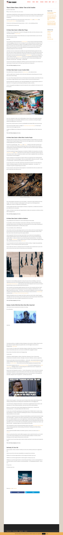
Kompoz (8, 152)
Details (47, 533)
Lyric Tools (49, 36)
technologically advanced (11, 20)
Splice (16, 152)
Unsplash (15, 488)
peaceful (36, 19)
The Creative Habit (50, 39)
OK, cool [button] (44, 533)
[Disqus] (25, 507)
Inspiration (49, 34)
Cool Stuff (49, 32)
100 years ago (28, 55)
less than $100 (24, 41)
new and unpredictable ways (34, 361)
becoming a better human (38, 425)
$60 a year (23, 240)
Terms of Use (9, 531)
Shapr (25, 144)
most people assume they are (12, 283)
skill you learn (25, 72)
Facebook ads (14, 239)
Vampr (21, 144)
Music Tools (49, 37)
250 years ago (19, 56)
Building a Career (50, 31)
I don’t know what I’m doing (29, 125)
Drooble (11, 152)
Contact (25, 531)
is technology (14, 346)
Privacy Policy (15, 531)
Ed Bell (9, 9)
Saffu (11, 488)
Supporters (21, 531)
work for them (17, 33)
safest (31, 19)
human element (14, 363)
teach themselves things (23, 365)
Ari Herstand (39, 291)
